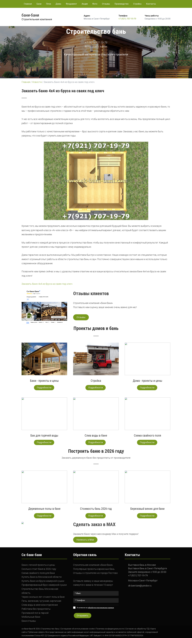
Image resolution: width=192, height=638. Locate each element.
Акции (85, 4)
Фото (94, 4)
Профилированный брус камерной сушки (44, 584)
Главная (28, 4)
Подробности (44, 387)
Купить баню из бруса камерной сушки (43, 581)
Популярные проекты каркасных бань (94, 569)
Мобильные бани (31, 616)
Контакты (151, 4)
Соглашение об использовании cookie (77, 629)
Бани (39, 4)
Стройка (137, 4)
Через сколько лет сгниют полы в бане (43, 596)
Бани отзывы (29, 620)
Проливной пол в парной (35, 613)
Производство (122, 4)
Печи (48, 4)
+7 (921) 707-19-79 (127, 18)
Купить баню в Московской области (42, 577)
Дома (58, 4)
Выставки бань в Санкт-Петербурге (147, 568)
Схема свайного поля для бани (38, 573)
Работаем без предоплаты (36, 608)
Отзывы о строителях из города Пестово (95, 573)
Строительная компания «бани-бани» (93, 565)
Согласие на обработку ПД (137, 629)
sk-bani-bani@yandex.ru (140, 585)
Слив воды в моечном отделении (40, 604)
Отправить (82, 615)
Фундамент (71, 4)
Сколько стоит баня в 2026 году (39, 569)
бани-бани (30, 15)
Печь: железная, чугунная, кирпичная (41, 601)
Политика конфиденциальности (110, 629)
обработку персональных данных (101, 608)
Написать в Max (97, 46)
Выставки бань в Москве (142, 565)
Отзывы (106, 4)
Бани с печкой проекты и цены (38, 565)
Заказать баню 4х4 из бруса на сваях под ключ (47, 283)
